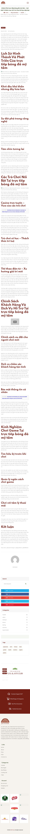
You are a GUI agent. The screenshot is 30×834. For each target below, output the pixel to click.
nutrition (15, 649)
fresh (20, 646)
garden (4, 649)
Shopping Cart (4, 785)
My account (4, 783)
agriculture (5, 646)
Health (22, 12)
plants (4, 652)
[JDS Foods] (3, 2)
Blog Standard (14, 12)
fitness (15, 646)
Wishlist (3, 788)
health (9, 649)
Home (6, 12)
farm (11, 646)
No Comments (11, 31)
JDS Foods (12, 830)
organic (20, 649)
